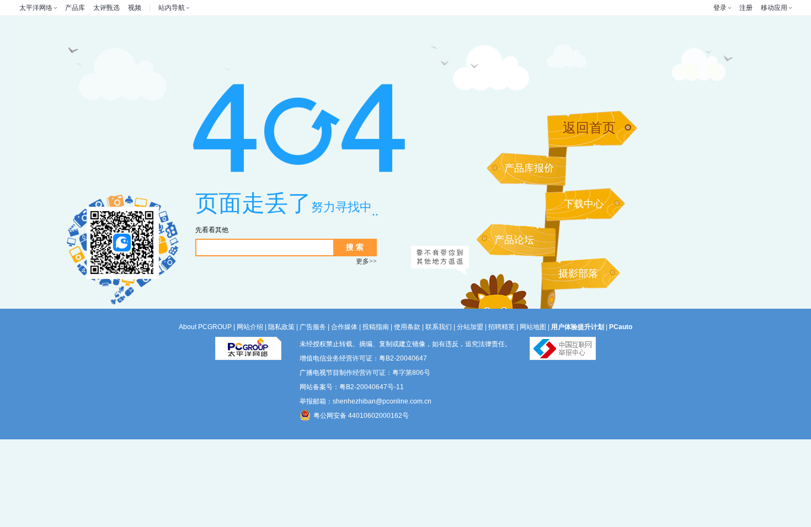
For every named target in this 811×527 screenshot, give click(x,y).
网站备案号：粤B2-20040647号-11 (352, 387)
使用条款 (407, 327)
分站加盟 (470, 327)
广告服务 (313, 327)
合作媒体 (344, 327)
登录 (720, 8)
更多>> (366, 261)
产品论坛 (514, 239)
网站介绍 (250, 327)
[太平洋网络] (248, 344)
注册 (746, 8)
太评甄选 (106, 8)
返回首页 (589, 128)
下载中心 (584, 203)
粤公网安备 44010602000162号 (361, 416)
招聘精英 (501, 327)
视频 (134, 8)
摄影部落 (578, 273)
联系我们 (438, 327)
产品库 (75, 8)
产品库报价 (529, 168)
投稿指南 (375, 327)
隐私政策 (281, 327)
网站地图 (533, 327)
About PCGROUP (205, 327)
